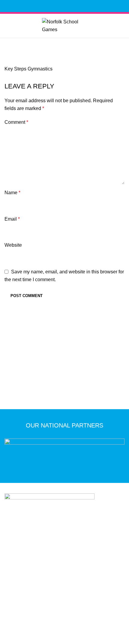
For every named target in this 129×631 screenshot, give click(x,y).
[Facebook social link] (54, 6)
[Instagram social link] (67, 6)
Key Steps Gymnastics (28, 68)
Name (12, 192)
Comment (16, 122)
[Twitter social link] (61, 6)
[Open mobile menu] (64, 46)
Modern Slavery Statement (88, 590)
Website (13, 245)
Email (12, 219)
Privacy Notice (24, 590)
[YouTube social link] (74, 6)
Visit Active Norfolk (68, 599)
